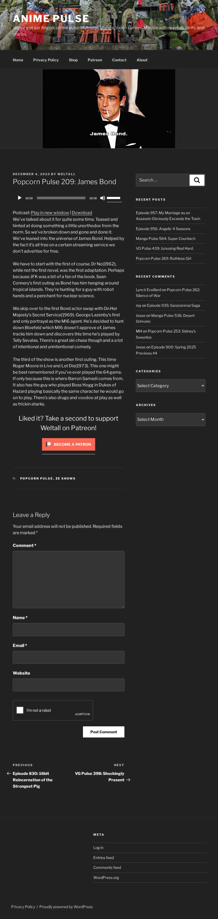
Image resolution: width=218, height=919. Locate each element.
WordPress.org (106, 877)
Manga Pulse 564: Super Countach (165, 238)
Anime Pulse (51, 18)
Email (20, 645)
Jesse (140, 315)
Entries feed (103, 857)
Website (21, 673)
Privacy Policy (46, 60)
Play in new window (50, 212)
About (142, 60)
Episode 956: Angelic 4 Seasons (163, 228)
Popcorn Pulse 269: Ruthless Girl (163, 258)
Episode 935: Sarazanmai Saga (173, 305)
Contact (119, 60)
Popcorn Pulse (36, 478)
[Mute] (102, 198)
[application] (68, 198)
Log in (98, 847)
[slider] (114, 197)
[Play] (19, 198)
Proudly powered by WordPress (66, 906)
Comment (24, 545)
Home (18, 60)
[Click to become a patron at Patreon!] (68, 451)
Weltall (66, 174)
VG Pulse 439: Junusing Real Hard (164, 248)
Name (20, 617)
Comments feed (107, 867)
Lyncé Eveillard (148, 289)
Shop (73, 60)
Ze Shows (66, 478)
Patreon (95, 60)
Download (82, 212)
